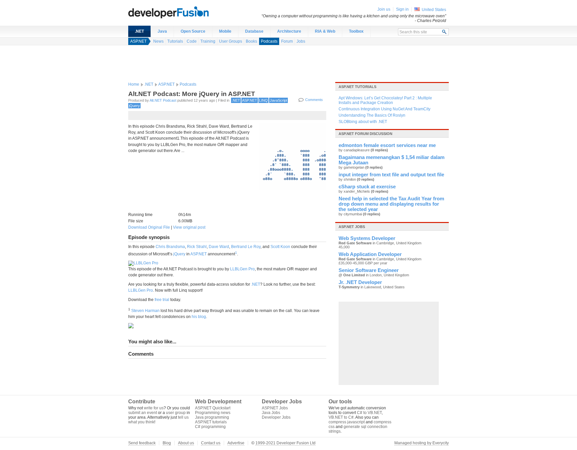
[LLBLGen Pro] (143, 263)
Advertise (235, 443)
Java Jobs (271, 412)
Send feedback (142, 443)
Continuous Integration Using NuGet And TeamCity (384, 109)
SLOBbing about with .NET (363, 121)
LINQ (263, 100)
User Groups (230, 41)
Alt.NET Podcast (163, 100)
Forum (287, 41)
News (158, 41)
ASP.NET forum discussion (365, 134)
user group (176, 412)
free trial (162, 299)
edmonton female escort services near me (387, 145)
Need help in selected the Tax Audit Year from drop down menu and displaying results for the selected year (391, 204)
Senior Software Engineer (369, 270)
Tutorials (175, 41)
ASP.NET (138, 41)
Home (133, 84)
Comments (314, 100)
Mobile (225, 31)
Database (254, 31)
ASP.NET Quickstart (212, 408)
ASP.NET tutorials (357, 87)
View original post (189, 227)
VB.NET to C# (341, 417)
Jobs (301, 41)
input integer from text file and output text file (391, 174)
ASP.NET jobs (352, 227)
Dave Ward (219, 246)
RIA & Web (325, 31)
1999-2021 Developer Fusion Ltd (285, 443)
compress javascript (347, 422)
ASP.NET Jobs (275, 408)
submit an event (142, 412)
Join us (383, 9)
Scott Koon (280, 246)
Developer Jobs (276, 417)
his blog (199, 316)
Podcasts (269, 41)
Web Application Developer (370, 254)
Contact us (210, 443)
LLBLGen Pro (242, 269)
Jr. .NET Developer (360, 282)
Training (207, 41)
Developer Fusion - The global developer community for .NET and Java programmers (185, 12)
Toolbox (356, 31)
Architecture (289, 31)
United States (434, 9)
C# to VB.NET (369, 412)
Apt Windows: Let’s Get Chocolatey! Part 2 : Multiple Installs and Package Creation (385, 100)
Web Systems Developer (367, 238)
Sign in (402, 9)
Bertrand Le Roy (245, 246)
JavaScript (278, 100)
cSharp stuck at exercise (367, 186)
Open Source (193, 31)
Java (162, 31)
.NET (139, 31)
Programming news (212, 412)
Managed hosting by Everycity (421, 443)
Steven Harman (145, 310)
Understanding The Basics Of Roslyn (372, 115)
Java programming (212, 417)
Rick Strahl (197, 246)
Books (251, 41)
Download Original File (149, 227)
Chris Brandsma (170, 246)
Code (192, 41)
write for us (154, 408)
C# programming (210, 426)
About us (186, 443)
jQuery (134, 106)
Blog (167, 443)
